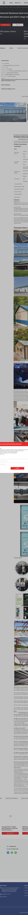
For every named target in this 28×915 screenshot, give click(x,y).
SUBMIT (17, 468)
